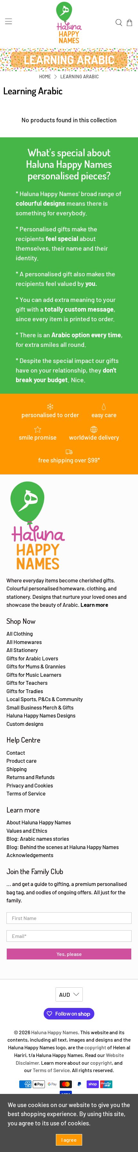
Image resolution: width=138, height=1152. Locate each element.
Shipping (16, 769)
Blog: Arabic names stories (37, 838)
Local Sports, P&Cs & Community (44, 699)
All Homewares (24, 642)
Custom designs (24, 723)
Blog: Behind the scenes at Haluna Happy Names (62, 847)
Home (45, 76)
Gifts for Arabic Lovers (32, 658)
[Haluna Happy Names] (69, 22)
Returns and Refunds (30, 777)
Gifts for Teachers (26, 682)
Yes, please (69, 954)
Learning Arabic (79, 76)
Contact (15, 752)
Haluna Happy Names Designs (40, 715)
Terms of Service (26, 793)
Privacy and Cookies (29, 785)
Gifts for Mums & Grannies (35, 666)
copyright (95, 1047)
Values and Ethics (26, 830)
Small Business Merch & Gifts (39, 707)
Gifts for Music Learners (33, 674)
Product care (21, 760)
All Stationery (22, 650)
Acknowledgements (29, 855)
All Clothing (19, 633)
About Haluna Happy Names (38, 822)
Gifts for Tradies (24, 691)
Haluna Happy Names (54, 1032)
